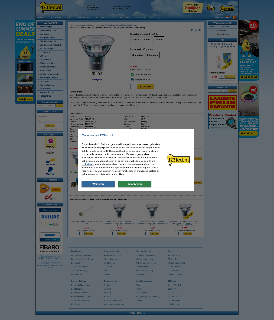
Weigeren (98, 184)
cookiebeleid (88, 164)
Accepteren (135, 184)
